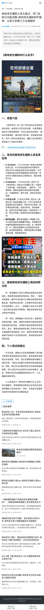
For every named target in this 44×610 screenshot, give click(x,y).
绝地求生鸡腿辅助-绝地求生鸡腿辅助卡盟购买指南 (21, 463)
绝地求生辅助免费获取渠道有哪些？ (29, 450)
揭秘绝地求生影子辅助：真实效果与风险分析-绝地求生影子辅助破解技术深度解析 (21, 519)
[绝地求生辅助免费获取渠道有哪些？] (8, 452)
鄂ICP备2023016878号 (33, 599)
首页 (3, 9)
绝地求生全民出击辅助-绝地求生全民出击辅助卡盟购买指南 (21, 576)
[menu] (40, 3)
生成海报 (8, 401)
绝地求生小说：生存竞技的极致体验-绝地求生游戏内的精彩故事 (21, 413)
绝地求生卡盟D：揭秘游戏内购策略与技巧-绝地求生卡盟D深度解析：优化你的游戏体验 (22, 538)
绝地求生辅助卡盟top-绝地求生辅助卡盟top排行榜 (21, 481)
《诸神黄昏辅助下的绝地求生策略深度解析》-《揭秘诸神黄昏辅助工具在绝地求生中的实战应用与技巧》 (21, 501)
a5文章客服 (6, 26)
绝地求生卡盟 (35, 26)
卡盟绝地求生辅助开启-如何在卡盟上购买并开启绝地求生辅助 (21, 432)
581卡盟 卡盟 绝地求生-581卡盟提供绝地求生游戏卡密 (21, 557)
